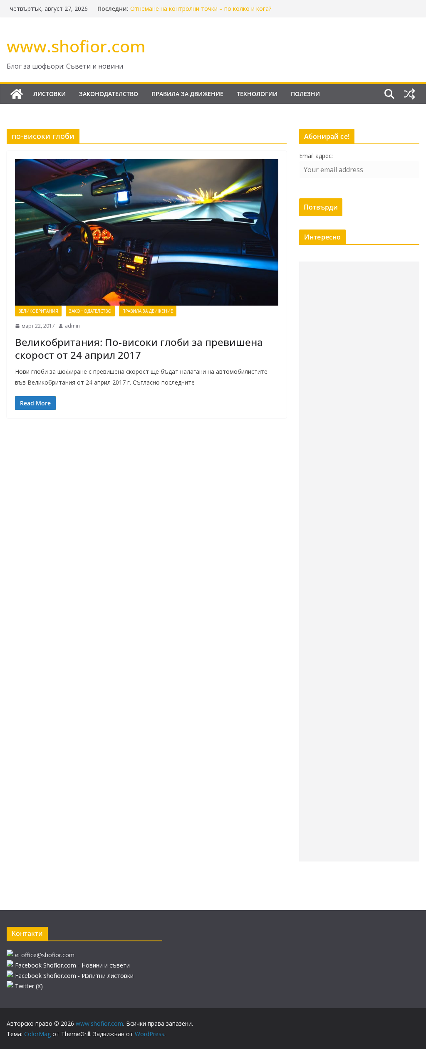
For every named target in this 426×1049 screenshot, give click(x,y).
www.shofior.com (76, 46)
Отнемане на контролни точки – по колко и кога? (200, 8)
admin (72, 325)
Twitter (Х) (29, 986)
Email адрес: (316, 156)
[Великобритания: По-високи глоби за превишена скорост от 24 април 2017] (146, 232)
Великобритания (38, 311)
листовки (49, 94)
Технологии (257, 94)
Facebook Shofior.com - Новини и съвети (72, 965)
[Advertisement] (359, 561)
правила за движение (147, 311)
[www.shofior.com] (17, 94)
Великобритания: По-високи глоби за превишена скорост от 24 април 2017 (139, 348)
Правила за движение (187, 94)
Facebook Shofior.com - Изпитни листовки (74, 976)
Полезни (305, 94)
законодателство (108, 94)
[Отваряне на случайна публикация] (409, 94)
